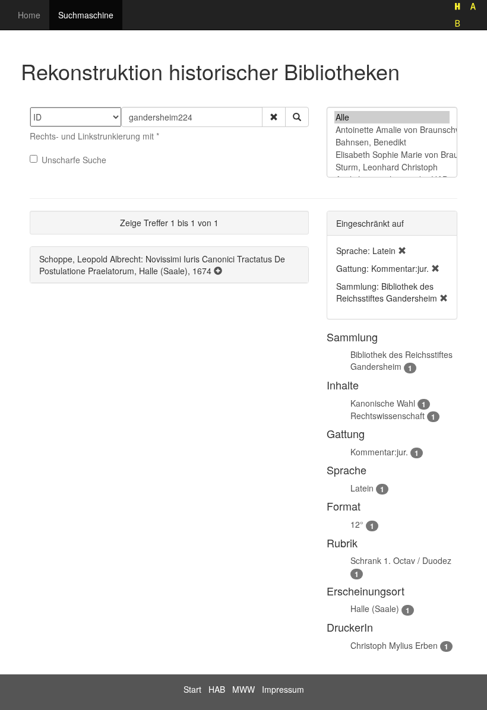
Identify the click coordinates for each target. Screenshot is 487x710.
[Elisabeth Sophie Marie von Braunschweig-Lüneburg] (392, 154)
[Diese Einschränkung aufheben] (402, 250)
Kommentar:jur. (379, 452)
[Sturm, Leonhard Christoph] (392, 167)
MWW (243, 689)
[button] (274, 117)
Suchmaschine (85, 15)
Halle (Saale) (374, 608)
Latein (362, 488)
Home (29, 15)
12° (356, 524)
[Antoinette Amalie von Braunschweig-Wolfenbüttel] (392, 129)
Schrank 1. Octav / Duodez (400, 560)
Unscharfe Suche (74, 160)
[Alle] (392, 117)
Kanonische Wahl (382, 403)
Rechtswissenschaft (387, 415)
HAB (216, 689)
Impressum (283, 689)
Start (192, 689)
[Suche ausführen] (297, 117)
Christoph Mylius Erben (394, 645)
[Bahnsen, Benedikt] (392, 142)
